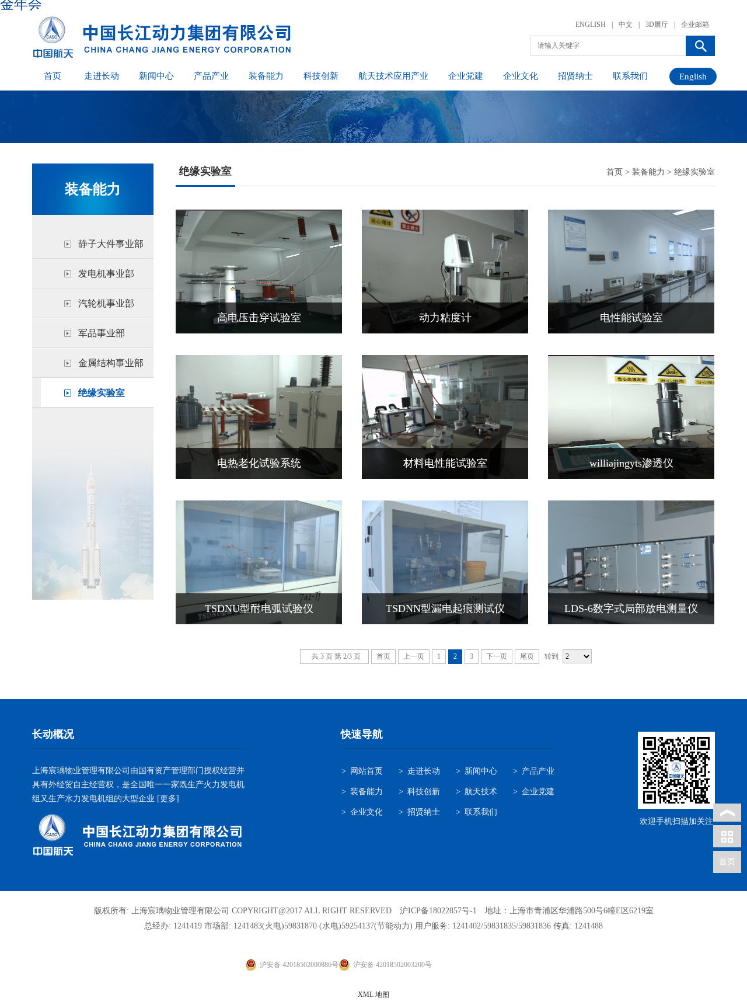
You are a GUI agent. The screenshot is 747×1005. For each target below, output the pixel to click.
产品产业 (211, 76)
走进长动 (101, 76)
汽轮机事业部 (106, 303)
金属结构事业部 (111, 363)
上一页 (413, 656)
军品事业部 (101, 333)
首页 (52, 76)
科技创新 (320, 76)
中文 (626, 24)
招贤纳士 (575, 76)
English (693, 76)
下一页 (496, 656)
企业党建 (465, 76)
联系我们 (630, 76)
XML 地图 (373, 994)
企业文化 (520, 76)
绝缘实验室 (101, 393)
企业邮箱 (695, 24)
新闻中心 (156, 76)
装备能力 (266, 76)
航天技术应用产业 (393, 76)
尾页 (527, 656)
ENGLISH (590, 24)
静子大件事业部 (111, 244)
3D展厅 (656, 24)
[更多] (167, 798)
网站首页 (366, 771)
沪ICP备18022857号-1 (438, 910)
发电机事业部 (106, 274)
